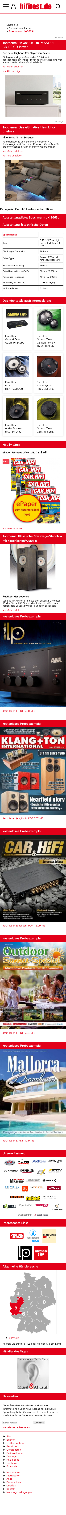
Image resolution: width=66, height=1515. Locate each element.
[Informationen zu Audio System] (23, 1163)
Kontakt (10, 1489)
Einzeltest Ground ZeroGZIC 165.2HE (45, 428)
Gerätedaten (13, 1449)
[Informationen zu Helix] (49, 1181)
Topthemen (12, 1463)
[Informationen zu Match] (37, 1187)
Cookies (11, 1485)
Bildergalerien (14, 1453)
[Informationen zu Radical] (9, 1207)
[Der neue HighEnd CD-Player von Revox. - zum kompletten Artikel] (33, 96)
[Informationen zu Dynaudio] (11, 1170)
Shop (9, 1436)
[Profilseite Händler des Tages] (33, 1374)
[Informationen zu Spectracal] (26, 1206)
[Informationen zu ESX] (41, 1172)
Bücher (10, 1439)
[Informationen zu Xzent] (25, 1215)
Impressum (13, 1472)
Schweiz (14, 1338)
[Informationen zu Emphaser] (27, 1171)
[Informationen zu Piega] (49, 1197)
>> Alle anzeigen (12, 71)
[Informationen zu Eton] (55, 1171)
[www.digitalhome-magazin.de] (17, 1242)
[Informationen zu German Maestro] (17, 1181)
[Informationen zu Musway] (17, 1197)
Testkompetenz (15, 1443)
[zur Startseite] (36, 6)
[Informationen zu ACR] (9, 1163)
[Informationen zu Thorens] (42, 1206)
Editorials (11, 1466)
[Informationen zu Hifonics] (12, 1187)
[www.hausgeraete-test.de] (33, 1242)
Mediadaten (13, 1475)
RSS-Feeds (12, 1459)
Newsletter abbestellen (16, 1427)
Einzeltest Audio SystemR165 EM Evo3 (45, 385)
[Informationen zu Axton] (39, 1161)
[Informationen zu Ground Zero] (33, 1180)
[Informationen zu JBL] (25, 1189)
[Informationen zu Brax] (55, 1161)
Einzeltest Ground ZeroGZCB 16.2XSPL (14, 339)
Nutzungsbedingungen (19, 1492)
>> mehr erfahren (13, 528)
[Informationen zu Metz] (54, 1188)
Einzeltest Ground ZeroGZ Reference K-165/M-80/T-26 (46, 341)
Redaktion (12, 1446)
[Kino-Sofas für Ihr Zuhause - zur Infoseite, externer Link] (33, 181)
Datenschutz (13, 1482)
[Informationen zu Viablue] (57, 1207)
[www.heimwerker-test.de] (49, 1242)
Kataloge (11, 1456)
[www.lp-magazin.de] (25, 1258)
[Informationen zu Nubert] (33, 1198)
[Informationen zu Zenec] (41, 1215)
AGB (9, 1479)
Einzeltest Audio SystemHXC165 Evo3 (13, 428)
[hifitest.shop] (41, 1258)
